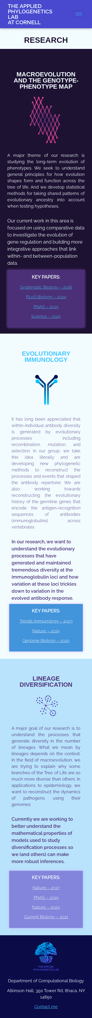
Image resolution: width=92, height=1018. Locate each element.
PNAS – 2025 (46, 306)
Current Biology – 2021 (46, 916)
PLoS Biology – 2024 (46, 296)
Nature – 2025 (46, 630)
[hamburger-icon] (79, 14)
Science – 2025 (46, 316)
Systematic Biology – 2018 (46, 287)
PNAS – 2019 (46, 897)
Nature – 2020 (46, 907)
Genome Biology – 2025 (46, 640)
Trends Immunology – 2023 (46, 621)
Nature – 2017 (46, 887)
